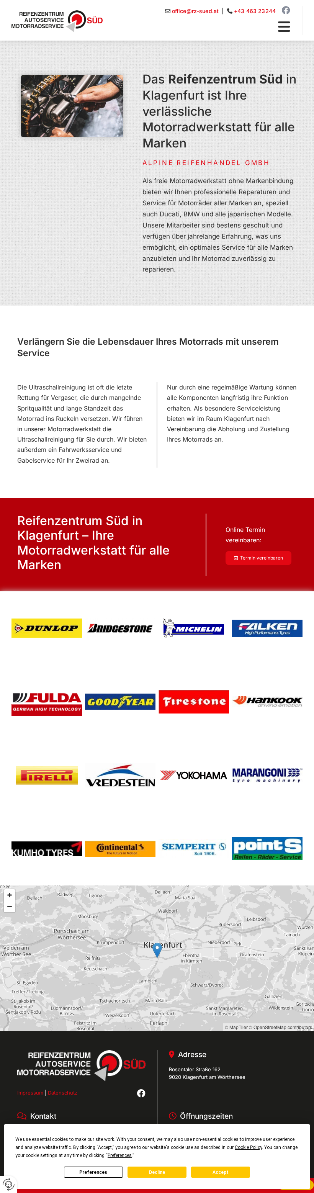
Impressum (30, 1093)
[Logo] (57, 21)
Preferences (93, 1172)
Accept (221, 1172)
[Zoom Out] (9, 906)
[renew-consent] (8, 1184)
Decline (157, 1172)
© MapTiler (236, 1027)
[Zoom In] (9, 895)
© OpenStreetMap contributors (280, 1027)
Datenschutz (62, 1093)
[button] (199, 27)
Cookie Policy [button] (248, 1147)
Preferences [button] (120, 1155)
